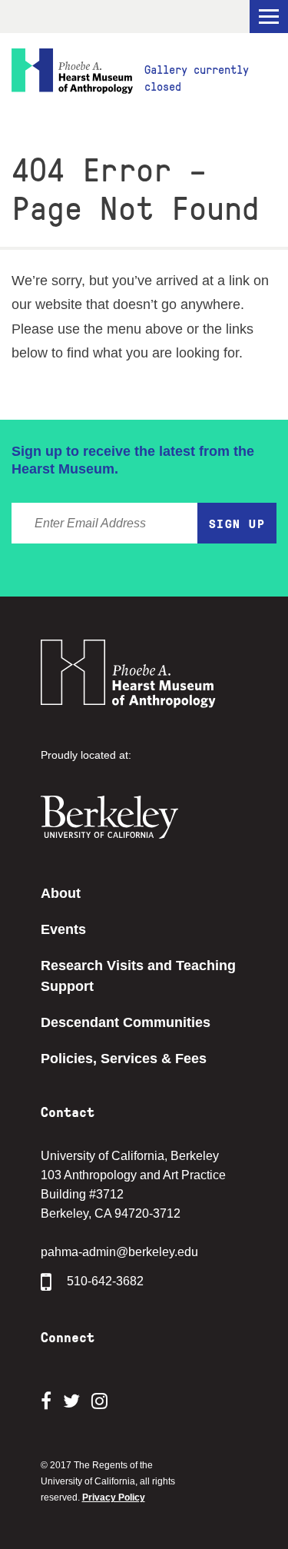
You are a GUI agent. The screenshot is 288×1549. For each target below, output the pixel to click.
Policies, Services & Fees (124, 1058)
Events (63, 929)
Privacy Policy (113, 1497)
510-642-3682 (105, 1281)
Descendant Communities (125, 1022)
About (61, 893)
